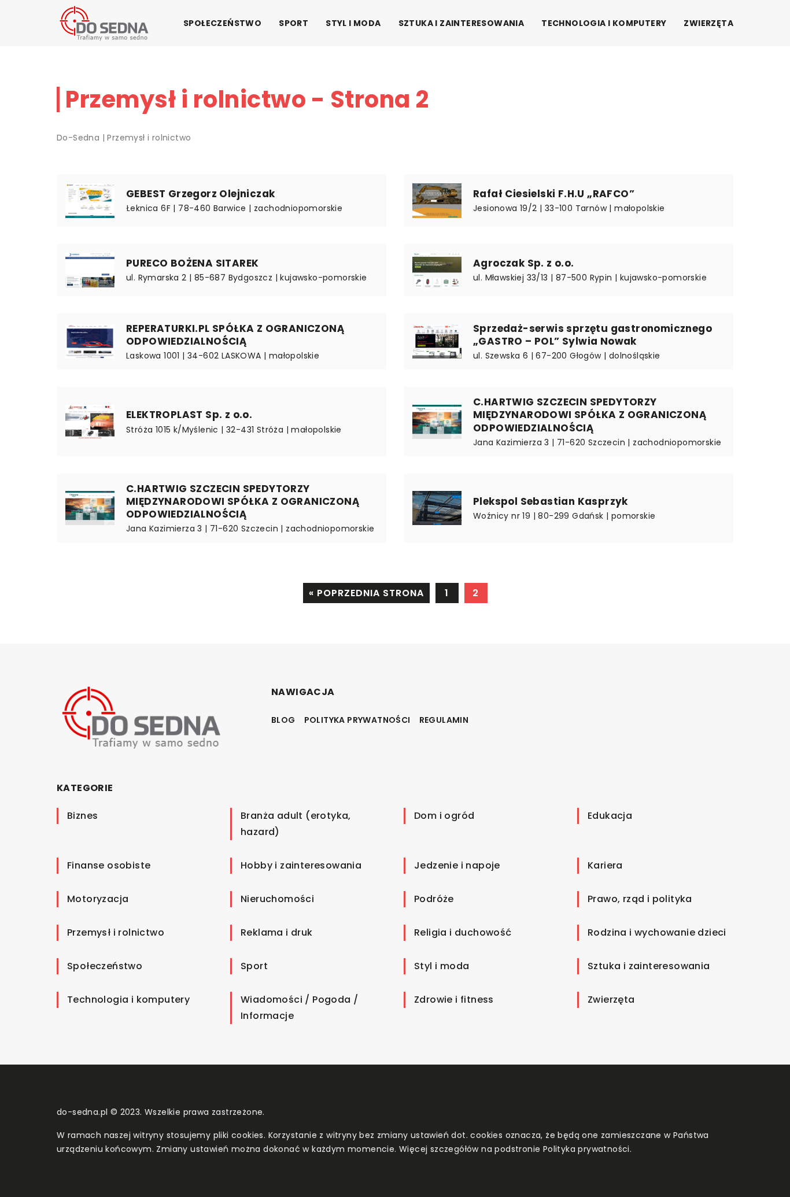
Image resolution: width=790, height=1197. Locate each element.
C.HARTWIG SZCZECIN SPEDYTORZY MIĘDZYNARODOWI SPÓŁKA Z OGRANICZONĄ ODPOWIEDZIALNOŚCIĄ (590, 415)
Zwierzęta (708, 23)
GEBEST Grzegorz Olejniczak (200, 193)
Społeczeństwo (222, 23)
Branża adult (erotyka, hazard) (296, 823)
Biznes (82, 815)
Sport (293, 23)
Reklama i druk (277, 932)
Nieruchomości (277, 899)
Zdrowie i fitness (454, 999)
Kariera (605, 865)
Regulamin (444, 720)
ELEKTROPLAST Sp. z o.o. (189, 414)
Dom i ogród (444, 815)
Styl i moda (353, 23)
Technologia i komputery (603, 23)
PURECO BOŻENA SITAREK (192, 263)
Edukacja (610, 815)
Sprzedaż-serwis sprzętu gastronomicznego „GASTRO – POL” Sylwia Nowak (592, 335)
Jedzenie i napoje (457, 865)
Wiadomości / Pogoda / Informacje (299, 1007)
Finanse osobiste (108, 865)
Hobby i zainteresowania (301, 865)
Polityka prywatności (357, 720)
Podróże (434, 899)
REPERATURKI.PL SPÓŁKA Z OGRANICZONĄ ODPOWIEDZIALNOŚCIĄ (235, 335)
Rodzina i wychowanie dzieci (657, 932)
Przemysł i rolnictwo (115, 932)
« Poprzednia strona (366, 593)
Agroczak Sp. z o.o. (523, 263)
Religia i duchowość (463, 932)
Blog (283, 720)
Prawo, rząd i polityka (640, 899)
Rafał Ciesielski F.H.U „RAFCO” (553, 193)
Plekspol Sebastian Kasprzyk (550, 501)
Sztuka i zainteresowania (461, 23)
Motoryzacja (97, 899)
